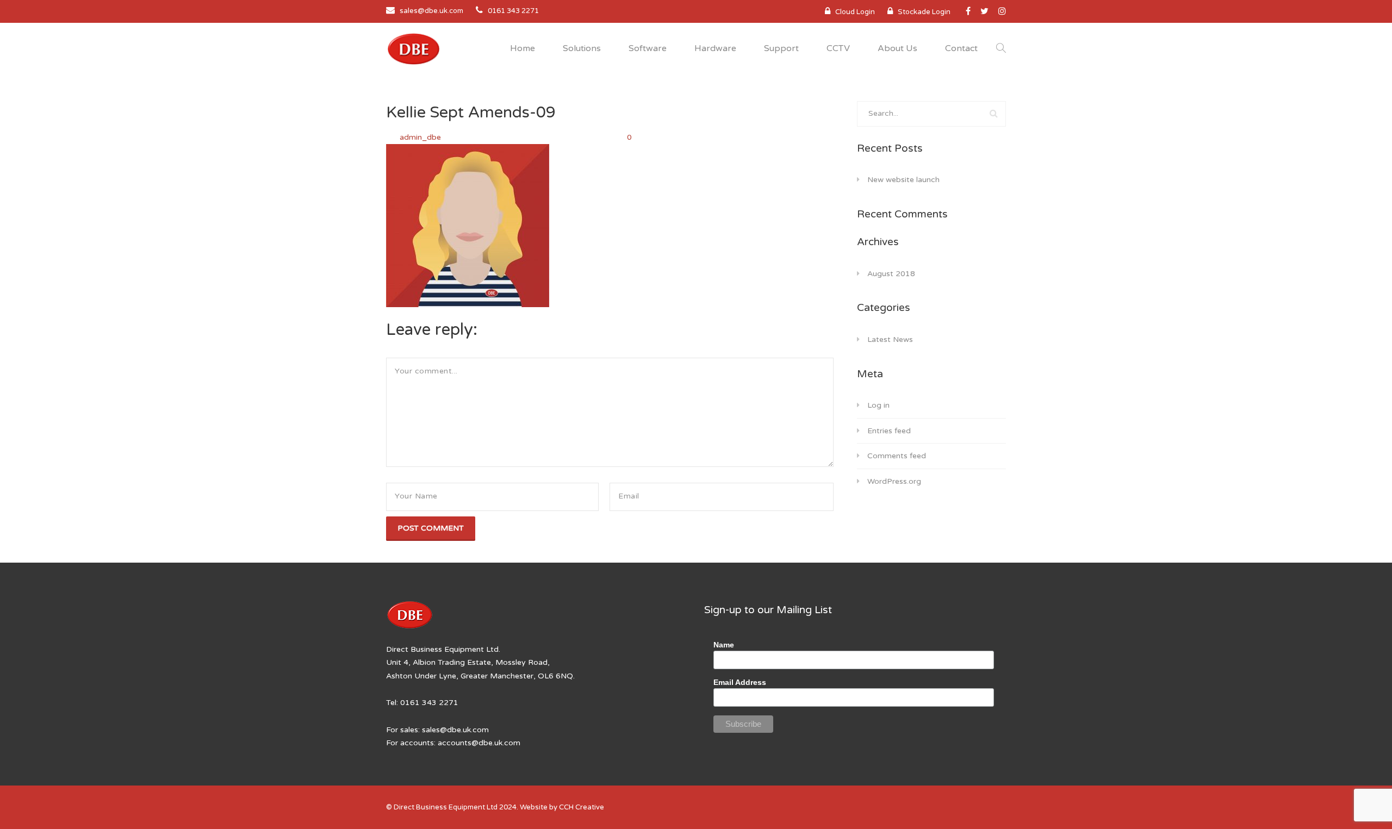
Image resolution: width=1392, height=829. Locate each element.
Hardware (715, 48)
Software (648, 48)
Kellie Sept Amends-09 (471, 112)
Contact (961, 48)
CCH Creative (581, 807)
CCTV (838, 48)
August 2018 (891, 273)
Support (781, 48)
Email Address (739, 682)
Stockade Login (924, 12)
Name (723, 644)
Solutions (582, 48)
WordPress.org (894, 481)
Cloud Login (855, 12)
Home (522, 48)
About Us (897, 48)
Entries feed (889, 430)
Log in (878, 405)
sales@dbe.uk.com (431, 11)
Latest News (890, 339)
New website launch (903, 179)
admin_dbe (421, 137)
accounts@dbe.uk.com (479, 742)
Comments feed (896, 455)
